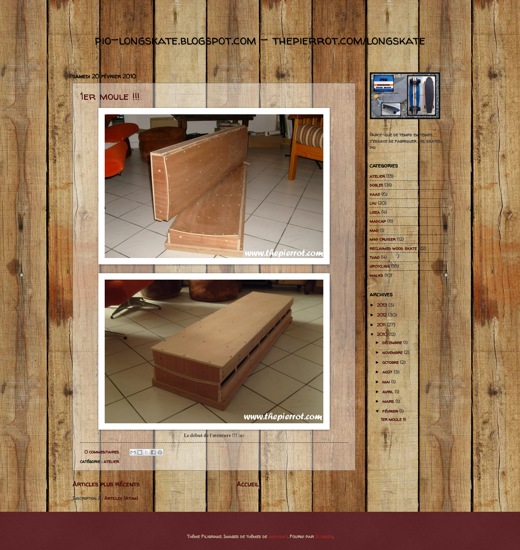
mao (374, 230)
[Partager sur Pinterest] (159, 452)
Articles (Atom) (121, 498)
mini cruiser (382, 239)
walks (376, 275)
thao (375, 257)
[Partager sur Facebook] (153, 452)
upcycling (380, 266)
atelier (111, 461)
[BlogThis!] (139, 452)
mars (388, 401)
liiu (373, 203)
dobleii (376, 185)
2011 (382, 324)
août (388, 371)
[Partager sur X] (146, 452)
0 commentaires (102, 451)
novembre (393, 352)
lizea (375, 212)
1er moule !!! (110, 95)
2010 (383, 334)
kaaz (375, 194)
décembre (392, 342)
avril (388, 391)
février (390, 411)
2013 (382, 305)
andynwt (278, 536)
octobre (391, 362)
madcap (378, 221)
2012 (382, 314)
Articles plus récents (106, 484)
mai (386, 381)
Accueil (248, 484)
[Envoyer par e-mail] (133, 452)
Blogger (324, 536)
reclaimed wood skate (393, 248)
